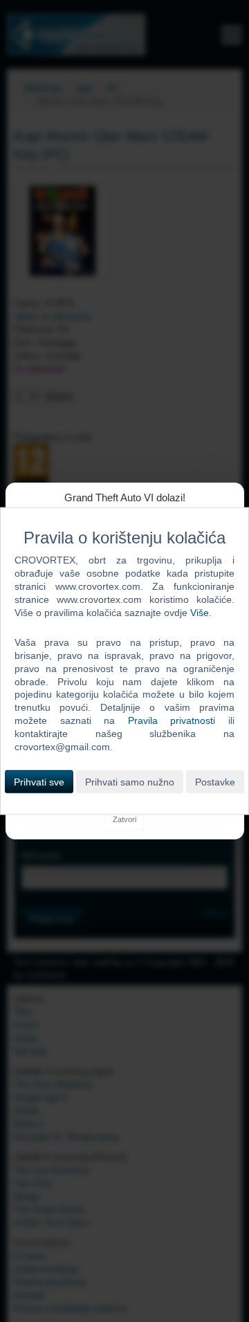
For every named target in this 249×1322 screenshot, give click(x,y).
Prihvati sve (39, 781)
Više (199, 612)
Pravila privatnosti (172, 720)
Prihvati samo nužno (129, 781)
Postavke (215, 781)
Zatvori (124, 819)
